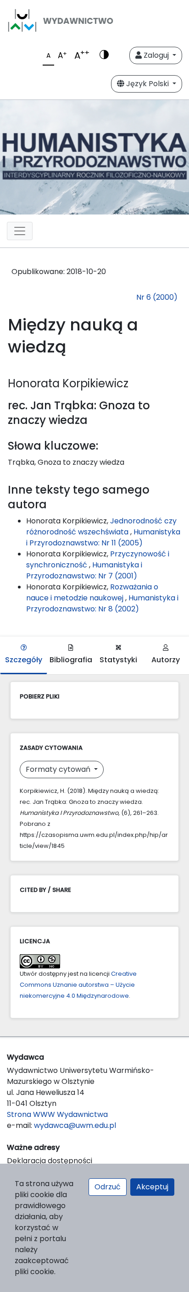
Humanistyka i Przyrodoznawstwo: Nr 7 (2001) (84, 570)
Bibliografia (71, 659)
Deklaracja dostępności (49, 1160)
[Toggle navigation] (20, 231)
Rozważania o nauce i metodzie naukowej (92, 592)
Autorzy (165, 659)
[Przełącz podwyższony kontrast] (104, 55)
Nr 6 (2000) (157, 297)
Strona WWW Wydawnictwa (57, 1114)
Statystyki (118, 659)
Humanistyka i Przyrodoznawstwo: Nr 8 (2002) (102, 603)
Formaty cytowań (59, 769)
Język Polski (147, 83)
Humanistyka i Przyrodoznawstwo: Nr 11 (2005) (103, 537)
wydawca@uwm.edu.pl (75, 1125)
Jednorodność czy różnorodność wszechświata (101, 526)
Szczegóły (23, 659)
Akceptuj (152, 1187)
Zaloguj (156, 55)
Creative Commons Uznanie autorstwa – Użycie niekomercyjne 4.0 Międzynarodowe (78, 984)
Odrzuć (107, 1187)
